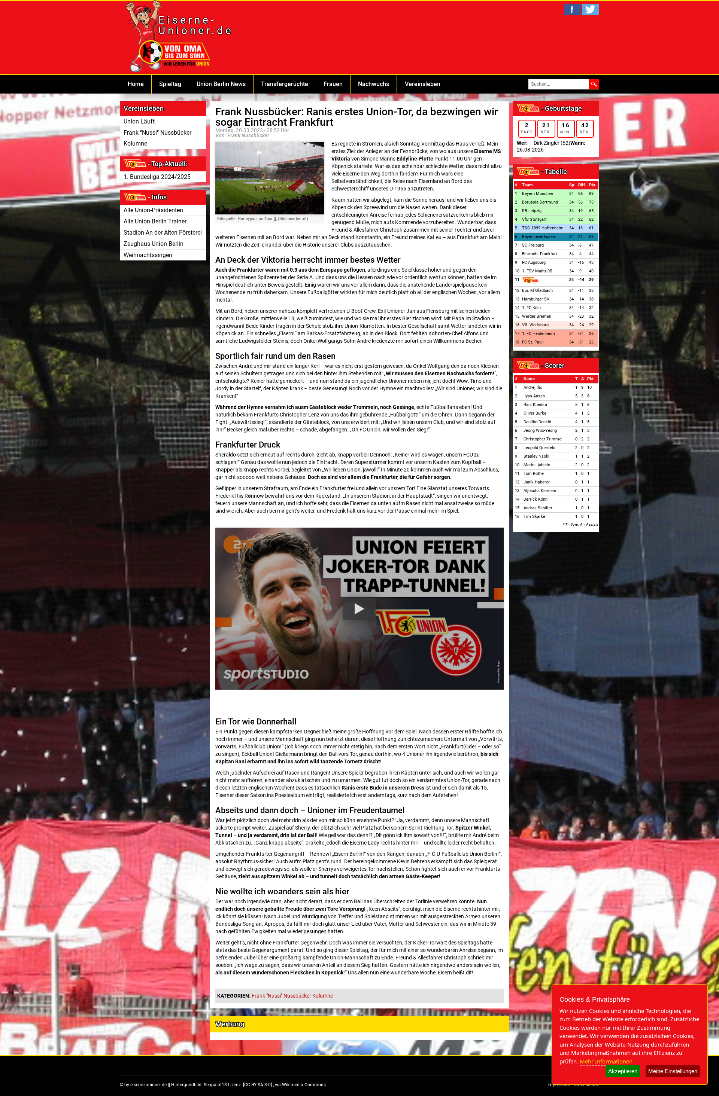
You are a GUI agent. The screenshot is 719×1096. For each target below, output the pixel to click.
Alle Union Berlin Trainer (155, 221)
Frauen (333, 84)
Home (136, 84)
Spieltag (170, 84)
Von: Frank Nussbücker (242, 135)
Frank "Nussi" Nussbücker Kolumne (157, 138)
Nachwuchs (373, 84)
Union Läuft (139, 121)
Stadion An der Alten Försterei (163, 232)
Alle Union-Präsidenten (153, 210)
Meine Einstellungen (672, 1071)
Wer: (522, 143)
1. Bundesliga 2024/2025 (157, 176)
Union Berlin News (221, 84)
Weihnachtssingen (148, 255)
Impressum (558, 1084)
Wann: (577, 143)
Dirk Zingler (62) (552, 143)
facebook (572, 9)
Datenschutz (586, 1084)
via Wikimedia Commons (300, 1084)
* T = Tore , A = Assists (580, 524)
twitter (590, 9)
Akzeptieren (622, 1071)
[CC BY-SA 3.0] (258, 1084)
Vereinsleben (422, 84)
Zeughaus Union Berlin (153, 243)
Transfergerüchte (284, 84)
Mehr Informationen (606, 1061)
